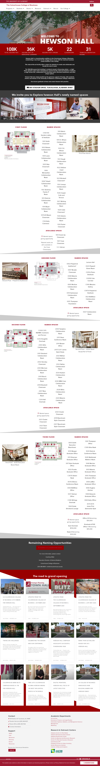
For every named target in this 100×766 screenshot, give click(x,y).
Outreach (46, 8)
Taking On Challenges (11, 640)
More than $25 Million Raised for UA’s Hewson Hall (86, 643)
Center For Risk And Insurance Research (62, 740)
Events (11, 742)
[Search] (91, 5)
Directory (11, 739)
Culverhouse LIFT (56, 742)
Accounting (54, 718)
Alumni (28, 8)
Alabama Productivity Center (59, 736)
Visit (10, 735)
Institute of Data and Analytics (59, 747)
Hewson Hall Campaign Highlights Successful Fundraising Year (61, 643)
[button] (2, 109)
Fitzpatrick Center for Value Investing (61, 743)
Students (19, 8)
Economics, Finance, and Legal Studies (61, 720)
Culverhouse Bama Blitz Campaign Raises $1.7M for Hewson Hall (11, 685)
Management (54, 723)
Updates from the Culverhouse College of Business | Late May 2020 (87, 600)
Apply (10, 733)
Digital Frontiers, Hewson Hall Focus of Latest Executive (61, 685)
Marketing (53, 725)
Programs (9, 8)
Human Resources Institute (58, 745)
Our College (64, 8)
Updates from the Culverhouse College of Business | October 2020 (37, 600)
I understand (89, 763)
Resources (11, 744)
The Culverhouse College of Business (22, 5)
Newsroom (12, 737)
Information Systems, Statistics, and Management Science (66, 722)
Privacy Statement (59, 763)
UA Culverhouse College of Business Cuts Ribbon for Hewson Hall (12, 600)
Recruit (56, 8)
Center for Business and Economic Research (63, 738)
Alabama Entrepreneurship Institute (60, 735)
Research (38, 8)
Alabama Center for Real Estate (59, 733)
